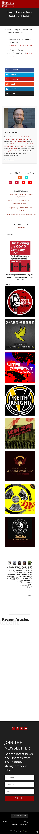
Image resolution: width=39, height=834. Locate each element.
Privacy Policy (22, 824)
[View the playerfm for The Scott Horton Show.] (16, 182)
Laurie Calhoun (21, 280)
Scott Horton (15, 16)
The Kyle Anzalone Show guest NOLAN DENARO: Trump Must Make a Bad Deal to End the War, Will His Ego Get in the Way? (19, 694)
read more (19, 649)
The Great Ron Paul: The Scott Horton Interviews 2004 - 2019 (21, 202)
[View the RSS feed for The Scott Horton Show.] (20, 177)
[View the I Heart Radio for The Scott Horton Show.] (10, 182)
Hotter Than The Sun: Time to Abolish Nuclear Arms (21, 216)
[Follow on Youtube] (25, 728)
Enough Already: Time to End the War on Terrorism (21, 209)
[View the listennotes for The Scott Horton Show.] (30, 182)
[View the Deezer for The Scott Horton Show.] (31, 179)
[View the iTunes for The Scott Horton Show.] (12, 179)
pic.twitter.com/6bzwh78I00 (19, 45)
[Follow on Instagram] (17, 728)
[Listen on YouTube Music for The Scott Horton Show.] (15, 179)
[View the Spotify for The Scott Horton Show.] (8, 179)
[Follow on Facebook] (21, 728)
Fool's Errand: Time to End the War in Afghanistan (21, 195)
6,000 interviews (12, 151)
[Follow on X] (13, 728)
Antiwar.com (15, 144)
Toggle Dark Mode (19, 815)
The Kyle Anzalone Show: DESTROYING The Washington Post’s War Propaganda (19, 637)
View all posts (9, 160)
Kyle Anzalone (16, 645)
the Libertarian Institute (18, 141)
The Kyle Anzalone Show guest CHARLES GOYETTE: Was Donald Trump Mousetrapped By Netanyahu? (19, 665)
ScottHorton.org (22, 146)
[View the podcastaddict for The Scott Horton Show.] (23, 182)
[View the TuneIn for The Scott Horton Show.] (26, 177)
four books (14, 148)
